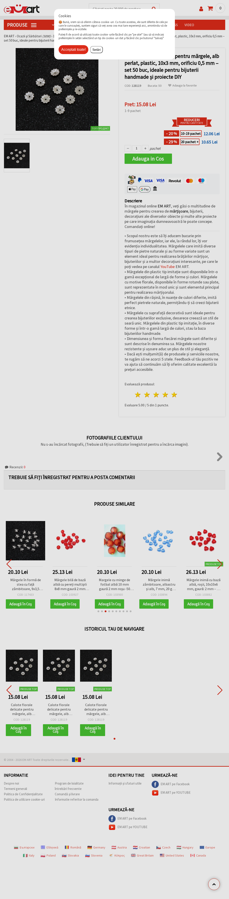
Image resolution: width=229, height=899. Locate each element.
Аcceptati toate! (73, 49)
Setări (96, 49)
